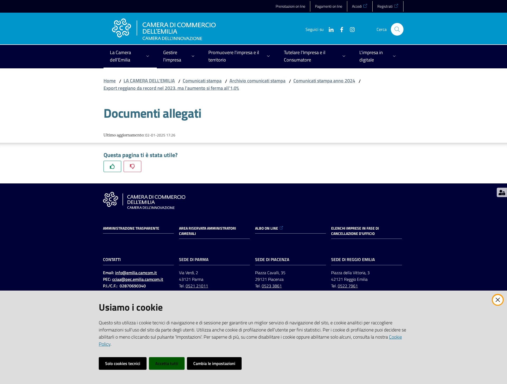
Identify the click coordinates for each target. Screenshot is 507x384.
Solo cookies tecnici (122, 363)
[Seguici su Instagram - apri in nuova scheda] (350, 29)
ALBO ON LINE (266, 228)
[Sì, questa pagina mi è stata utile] (112, 166)
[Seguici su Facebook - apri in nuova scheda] (339, 29)
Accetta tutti (166, 363)
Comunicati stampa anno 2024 (324, 80)
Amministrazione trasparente (131, 228)
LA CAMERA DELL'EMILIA (149, 80)
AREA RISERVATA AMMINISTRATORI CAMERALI (207, 231)
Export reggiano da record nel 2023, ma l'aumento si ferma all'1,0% (171, 88)
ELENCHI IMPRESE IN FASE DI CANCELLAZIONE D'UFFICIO (355, 231)
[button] (397, 29)
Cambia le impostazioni (214, 363)
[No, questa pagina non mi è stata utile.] (132, 166)
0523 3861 (272, 286)
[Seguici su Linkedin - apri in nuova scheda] (329, 29)
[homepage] (164, 29)
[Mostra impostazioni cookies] (502, 192)
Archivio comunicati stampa (257, 80)
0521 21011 (197, 286)
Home (110, 80)
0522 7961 (348, 286)
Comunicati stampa (202, 80)
